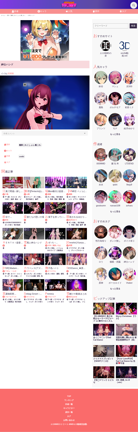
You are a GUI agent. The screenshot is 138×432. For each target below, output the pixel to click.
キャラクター (69, 408)
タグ (69, 416)
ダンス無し (38, 197)
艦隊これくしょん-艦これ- (30, 145)
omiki (21, 156)
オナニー (29, 197)
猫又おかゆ (73, 297)
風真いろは (57, 245)
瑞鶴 (49, 194)
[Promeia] (47, 297)
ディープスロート (77, 250)
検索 (133, 26)
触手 (36, 199)
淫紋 (56, 199)
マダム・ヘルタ (10, 271)
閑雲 (70, 245)
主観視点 (59, 250)
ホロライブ (51, 250)
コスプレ (29, 274)
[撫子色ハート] (47, 271)
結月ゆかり (73, 220)
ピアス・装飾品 (78, 199)
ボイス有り (39, 302)
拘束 (51, 199)
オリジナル (52, 271)
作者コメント (9, 133)
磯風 (70, 194)
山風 (28, 194)
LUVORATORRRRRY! (13, 222)
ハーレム (59, 248)
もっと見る (115, 134)
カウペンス (30, 271)
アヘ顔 (7, 197)
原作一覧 (69, 412)
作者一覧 (69, 404)
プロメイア (52, 297)
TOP (69, 396)
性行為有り (30, 199)
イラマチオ (73, 248)
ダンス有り (73, 197)
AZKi (49, 245)
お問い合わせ (69, 420)
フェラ (77, 276)
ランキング (69, 400)
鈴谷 (6, 220)
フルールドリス (10, 297)
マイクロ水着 (31, 276)
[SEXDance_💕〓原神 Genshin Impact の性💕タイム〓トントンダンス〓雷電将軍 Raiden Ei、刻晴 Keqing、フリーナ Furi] (76, 271)
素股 (60, 199)
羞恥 (58, 274)
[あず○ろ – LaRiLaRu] (47, 245)
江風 (6, 194)
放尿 (12, 199)
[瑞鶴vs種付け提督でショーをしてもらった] (47, 194)
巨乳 (38, 276)
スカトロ (14, 197)
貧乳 (62, 274)
